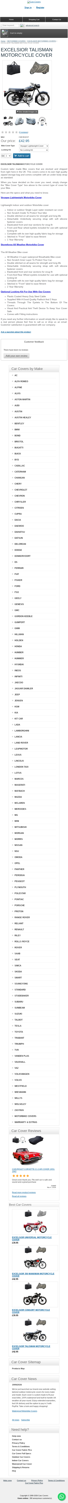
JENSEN (19, 700)
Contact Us (56, 19)
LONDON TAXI (21, 767)
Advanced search (32, 25)
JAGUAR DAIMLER (24, 688)
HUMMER (19, 658)
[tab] (34, 341)
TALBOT (19, 1020)
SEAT (17, 959)
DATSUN (19, 538)
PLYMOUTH (20, 887)
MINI (17, 821)
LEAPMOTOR (21, 749)
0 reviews (23, 132)
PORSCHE (20, 905)
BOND (17, 435)
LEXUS (18, 755)
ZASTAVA (19, 1110)
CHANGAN (20, 478)
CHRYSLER (20, 502)
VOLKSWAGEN (22, 1074)
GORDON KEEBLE (24, 616)
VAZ (17, 1068)
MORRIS (19, 839)
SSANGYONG (21, 984)
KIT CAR (19, 719)
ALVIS (18, 393)
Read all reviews (19, 1196)
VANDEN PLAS (22, 1056)
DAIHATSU (20, 532)
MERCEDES (20, 809)
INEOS (18, 670)
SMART (18, 977)
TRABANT (19, 1038)
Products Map (18, 1368)
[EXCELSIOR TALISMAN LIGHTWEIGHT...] (19, 121)
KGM (17, 706)
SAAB (17, 953)
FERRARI (19, 568)
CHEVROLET (21, 490)
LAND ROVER (21, 743)
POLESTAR (20, 893)
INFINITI (18, 676)
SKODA (18, 971)
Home (3, 41)
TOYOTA (19, 1032)
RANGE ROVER (22, 917)
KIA (16, 712)
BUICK (18, 454)
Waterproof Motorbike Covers (24, 1411)
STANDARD (20, 990)
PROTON (19, 911)
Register (40, 7)
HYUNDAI (19, 664)
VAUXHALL (20, 1062)
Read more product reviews (24, 1192)
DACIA (18, 520)
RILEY (18, 935)
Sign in (28, 7)
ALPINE (18, 387)
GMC (17, 610)
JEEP (17, 694)
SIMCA (18, 965)
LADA (17, 725)
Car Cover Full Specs (21, 1453)
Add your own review (16, 355)
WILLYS (18, 1098)
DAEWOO (19, 526)
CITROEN (19, 508)
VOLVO (18, 1080)
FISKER (18, 580)
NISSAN (18, 845)
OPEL (17, 863)
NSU (17, 851)
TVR (17, 1050)
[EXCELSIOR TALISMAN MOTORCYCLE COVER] (8, 121)
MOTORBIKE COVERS (16, 41)
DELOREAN (20, 544)
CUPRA (18, 514)
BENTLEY (19, 423)
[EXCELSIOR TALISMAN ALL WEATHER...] (31, 121)
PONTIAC (19, 899)
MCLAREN (20, 803)
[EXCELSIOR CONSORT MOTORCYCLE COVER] (35, 1294)
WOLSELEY (20, 1104)
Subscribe (25, 1420)
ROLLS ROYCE (22, 941)
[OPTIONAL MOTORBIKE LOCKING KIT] (42, 121)
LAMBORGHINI (22, 731)
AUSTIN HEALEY (23, 417)
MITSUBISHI (21, 827)
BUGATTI (19, 447)
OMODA (18, 857)
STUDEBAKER (22, 996)
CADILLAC (20, 466)
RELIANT (19, 923)
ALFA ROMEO (21, 381)
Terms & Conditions (21, 1446)
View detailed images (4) (28, 112)
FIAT (17, 574)
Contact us (17, 1439)
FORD (17, 586)
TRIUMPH (19, 1044)
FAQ (14, 1471)
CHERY (18, 484)
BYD (17, 460)
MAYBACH (20, 791)
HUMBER (19, 652)
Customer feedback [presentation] (34, 341)
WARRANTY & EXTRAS (26, 1122)
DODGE (18, 550)
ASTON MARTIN (22, 399)
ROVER (18, 947)
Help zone (16, 1436)
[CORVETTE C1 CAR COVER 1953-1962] (28, 1167)
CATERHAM (20, 472)
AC (16, 375)
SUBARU (19, 1002)
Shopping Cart (34, 19)
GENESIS (19, 604)
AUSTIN (18, 411)
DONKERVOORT (23, 556)
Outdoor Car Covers (21, 1457)
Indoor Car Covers (20, 1460)
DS (16, 562)
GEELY (18, 598)
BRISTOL (19, 441)
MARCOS (19, 779)
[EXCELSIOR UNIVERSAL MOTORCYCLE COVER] (35, 1222)
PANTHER (19, 869)
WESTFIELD (21, 1086)
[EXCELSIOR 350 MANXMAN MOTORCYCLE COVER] (35, 1258)
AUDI (17, 405)
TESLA (18, 1026)
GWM (17, 628)
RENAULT (19, 929)
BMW (17, 429)
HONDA (18, 646)
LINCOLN (19, 761)
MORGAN (19, 833)
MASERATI (20, 785)
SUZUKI (18, 1014)
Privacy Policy (18, 1443)
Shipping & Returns (20, 1467)
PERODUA (20, 875)
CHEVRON (20, 496)
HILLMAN (19, 634)
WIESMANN (20, 1092)
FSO (17, 592)
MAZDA (18, 797)
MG (16, 815)
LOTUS (18, 773)
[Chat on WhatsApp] (62, 1497)
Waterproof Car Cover (22, 1464)
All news (15, 1420)
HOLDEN (19, 640)
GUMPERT (20, 622)
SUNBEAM (20, 1008)
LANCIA (18, 737)
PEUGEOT (20, 881)
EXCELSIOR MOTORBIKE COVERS (41, 41)
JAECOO (19, 682)
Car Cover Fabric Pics (22, 1450)
